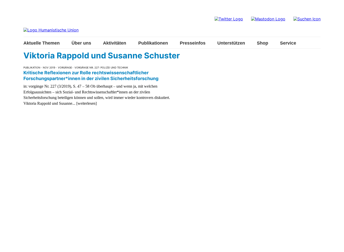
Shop (262, 43)
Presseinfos (192, 43)
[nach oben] (335, 243)
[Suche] (307, 19)
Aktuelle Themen (41, 43)
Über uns (81, 43)
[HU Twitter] (229, 19)
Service (288, 43)
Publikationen (153, 43)
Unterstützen (231, 43)
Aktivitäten (114, 43)
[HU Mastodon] (268, 19)
